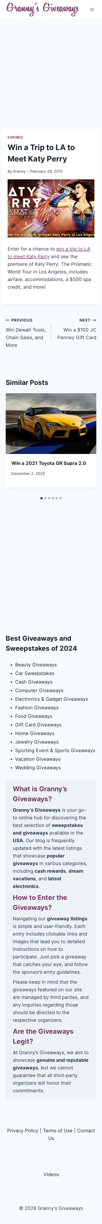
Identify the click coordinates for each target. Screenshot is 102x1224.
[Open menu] (92, 9)
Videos (51, 1174)
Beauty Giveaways (36, 665)
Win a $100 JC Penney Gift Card (76, 329)
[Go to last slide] (14, 443)
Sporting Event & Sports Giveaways (55, 750)
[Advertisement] (51, 78)
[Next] (87, 443)
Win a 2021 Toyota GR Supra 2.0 (48, 463)
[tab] (41, 498)
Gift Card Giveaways (38, 725)
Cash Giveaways (33, 682)
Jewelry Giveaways (37, 742)
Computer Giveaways (39, 690)
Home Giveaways (34, 733)
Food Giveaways (33, 716)
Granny (19, 171)
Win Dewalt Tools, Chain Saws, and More (26, 333)
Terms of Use (58, 1130)
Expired (15, 137)
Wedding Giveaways (38, 768)
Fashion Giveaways (37, 707)
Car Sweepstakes (34, 673)
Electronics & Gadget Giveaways (51, 699)
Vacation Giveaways (37, 759)
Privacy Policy (22, 1130)
